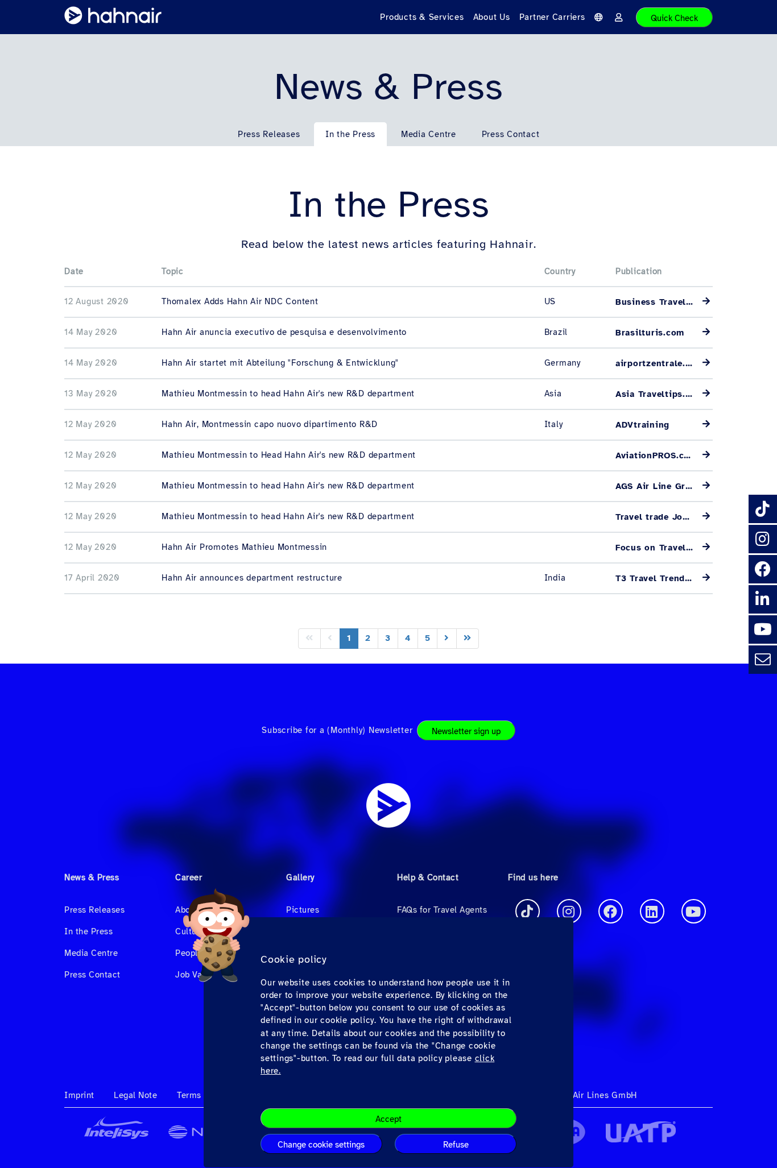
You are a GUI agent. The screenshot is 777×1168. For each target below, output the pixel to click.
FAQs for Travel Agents (442, 910)
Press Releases (269, 134)
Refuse (456, 1145)
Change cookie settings (321, 1145)
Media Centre (428, 134)
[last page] (467, 638)
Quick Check (674, 18)
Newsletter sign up (466, 731)
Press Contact (511, 134)
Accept (388, 1119)
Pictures (302, 910)
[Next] (447, 638)
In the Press (350, 134)
